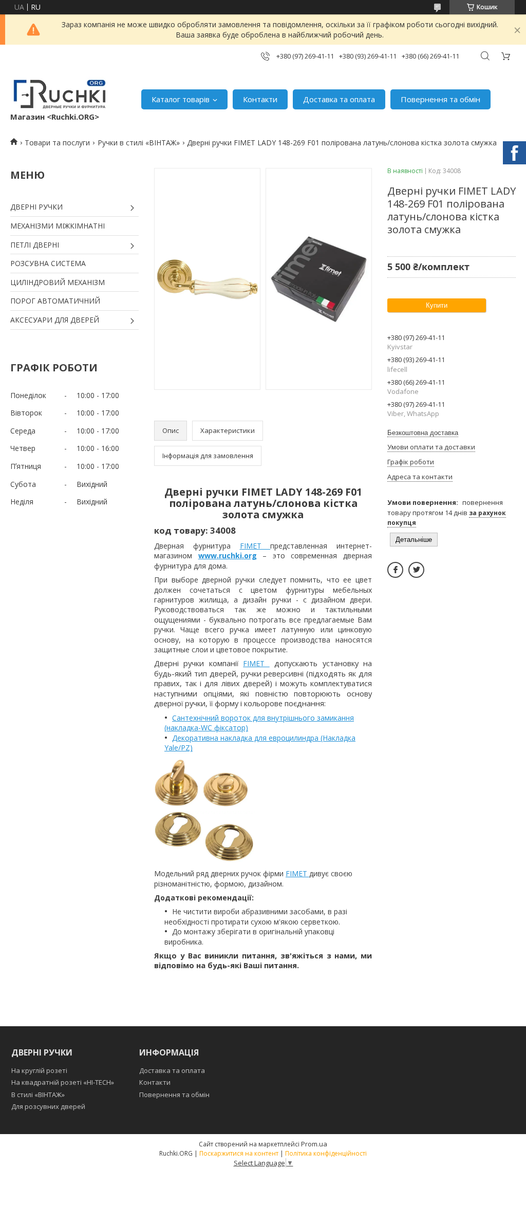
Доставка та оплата (339, 99)
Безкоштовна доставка (422, 433)
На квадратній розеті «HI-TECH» (62, 1082)
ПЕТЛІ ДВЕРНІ (34, 245)
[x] (416, 570)
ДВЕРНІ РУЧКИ (36, 207)
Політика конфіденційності (326, 1153)
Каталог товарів (181, 99)
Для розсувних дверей (48, 1106)
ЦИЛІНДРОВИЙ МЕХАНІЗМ (57, 282)
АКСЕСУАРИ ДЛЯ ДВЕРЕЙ (54, 320)
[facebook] (395, 570)
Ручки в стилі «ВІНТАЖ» (139, 142)
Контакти (260, 99)
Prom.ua (314, 1143)
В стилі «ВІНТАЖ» (38, 1094)
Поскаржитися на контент (238, 1153)
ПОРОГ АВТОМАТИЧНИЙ (55, 301)
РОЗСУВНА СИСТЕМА (48, 263)
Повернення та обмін (440, 99)
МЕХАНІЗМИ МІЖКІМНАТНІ (57, 226)
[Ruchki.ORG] (60, 94)
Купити (436, 305)
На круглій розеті (39, 1070)
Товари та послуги (57, 142)
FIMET (255, 546)
